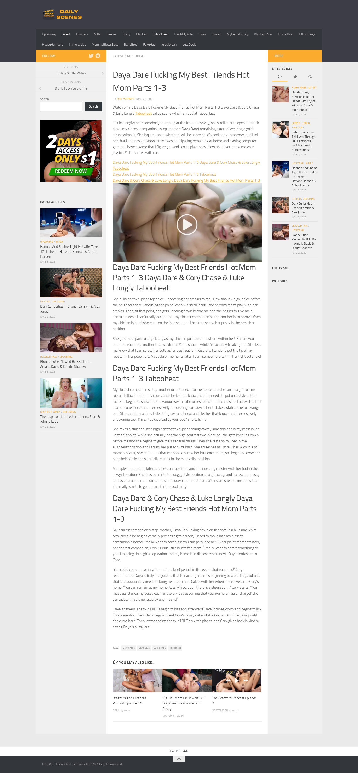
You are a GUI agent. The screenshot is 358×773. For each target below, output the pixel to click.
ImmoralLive (77, 44)
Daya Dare (144, 647)
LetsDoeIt (189, 44)
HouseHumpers (52, 44)
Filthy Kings (307, 34)
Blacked (141, 34)
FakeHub (149, 44)
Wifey (59, 241)
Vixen (202, 34)
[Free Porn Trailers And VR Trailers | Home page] (63, 14)
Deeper (111, 34)
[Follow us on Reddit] (97, 55)
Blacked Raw (263, 34)
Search (44, 99)
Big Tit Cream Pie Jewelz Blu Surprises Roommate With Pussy (183, 703)
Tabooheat (143, 113)
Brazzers (82, 34)
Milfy (97, 34)
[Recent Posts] (279, 77)
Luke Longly (160, 647)
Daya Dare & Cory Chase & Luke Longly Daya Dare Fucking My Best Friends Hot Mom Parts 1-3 (186, 180)
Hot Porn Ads (179, 751)
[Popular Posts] (294, 77)
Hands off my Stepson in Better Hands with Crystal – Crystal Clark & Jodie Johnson (304, 101)
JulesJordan (169, 44)
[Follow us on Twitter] (91, 55)
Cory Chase (129, 647)
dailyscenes (125, 99)
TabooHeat (160, 34)
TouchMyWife (183, 34)
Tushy (126, 34)
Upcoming (49, 34)
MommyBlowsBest (105, 44)
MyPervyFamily (237, 34)
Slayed (216, 34)
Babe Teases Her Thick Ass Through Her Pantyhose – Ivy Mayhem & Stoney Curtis (304, 141)
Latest (66, 34)
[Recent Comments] (310, 77)
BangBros (130, 44)
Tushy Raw (285, 34)
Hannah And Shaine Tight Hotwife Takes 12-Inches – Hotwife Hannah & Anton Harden (70, 251)
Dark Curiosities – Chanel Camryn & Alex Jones (303, 208)
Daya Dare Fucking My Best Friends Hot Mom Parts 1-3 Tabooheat (164, 174)
